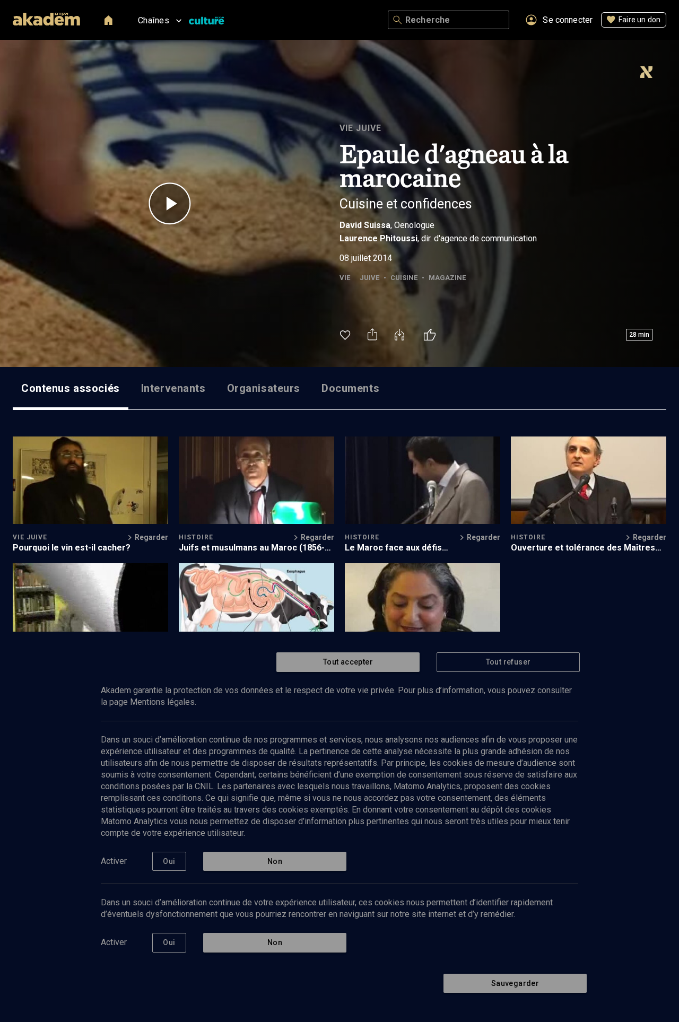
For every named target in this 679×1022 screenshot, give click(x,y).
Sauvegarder (515, 983)
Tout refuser (508, 662)
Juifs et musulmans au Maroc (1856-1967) (252, 548)
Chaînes (153, 20)
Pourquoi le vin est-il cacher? (71, 548)
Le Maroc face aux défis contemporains (393, 548)
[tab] (70, 388)
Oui (169, 861)
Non (274, 861)
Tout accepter (348, 662)
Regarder (151, 537)
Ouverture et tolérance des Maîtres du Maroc (583, 548)
